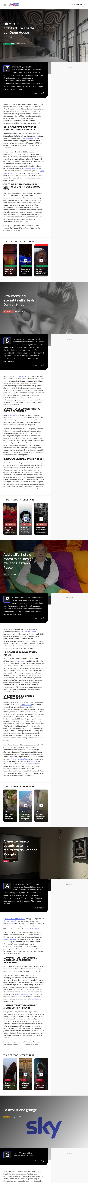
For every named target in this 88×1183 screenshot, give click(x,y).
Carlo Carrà (31, 994)
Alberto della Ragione (11, 939)
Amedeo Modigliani (32, 928)
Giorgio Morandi (20, 994)
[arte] (15, 4)
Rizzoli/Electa (14, 415)
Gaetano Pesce (29, 632)
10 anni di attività (9, 921)
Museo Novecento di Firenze (15, 919)
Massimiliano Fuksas (30, 168)
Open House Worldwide (29, 138)
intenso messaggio (20, 661)
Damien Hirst (23, 376)
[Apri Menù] (6, 4)
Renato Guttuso (35, 999)
